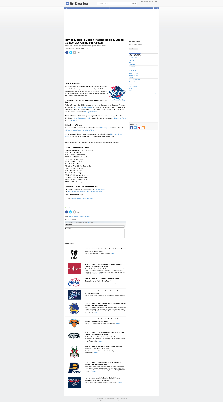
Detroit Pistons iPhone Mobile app (82, 198)
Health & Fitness (133, 73)
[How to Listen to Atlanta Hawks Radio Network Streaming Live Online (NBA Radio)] (74, 382)
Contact (107, 398)
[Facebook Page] (153, 8)
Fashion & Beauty (134, 69)
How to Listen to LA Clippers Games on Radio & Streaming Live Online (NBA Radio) (103, 280)
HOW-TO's (76, 8)
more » (114, 253)
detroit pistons (83, 216)
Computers (132, 64)
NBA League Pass (106, 128)
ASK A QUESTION (103, 8)
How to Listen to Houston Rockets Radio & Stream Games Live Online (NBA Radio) (103, 265)
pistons (88, 216)
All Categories (155, 93)
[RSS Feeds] (143, 127)
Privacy (117, 398)
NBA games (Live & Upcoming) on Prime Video (79, 130)
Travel (130, 90)
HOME (69, 8)
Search (133, 4)
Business (131, 60)
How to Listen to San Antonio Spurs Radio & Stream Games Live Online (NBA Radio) (104, 333)
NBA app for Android (90, 112)
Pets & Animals (133, 86)
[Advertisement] (111, 23)
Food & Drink (132, 71)
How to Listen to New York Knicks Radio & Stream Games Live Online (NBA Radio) (103, 320)
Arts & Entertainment (134, 58)
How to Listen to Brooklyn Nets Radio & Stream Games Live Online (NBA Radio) (105, 250)
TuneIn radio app (99, 189)
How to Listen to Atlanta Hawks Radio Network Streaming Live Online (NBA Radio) (102, 379)
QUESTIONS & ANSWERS (89, 8)
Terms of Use (124, 398)
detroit (77, 216)
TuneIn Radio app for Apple (82, 118)
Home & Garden (133, 75)
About (101, 398)
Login (156, 1)
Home (97, 398)
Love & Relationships (134, 79)
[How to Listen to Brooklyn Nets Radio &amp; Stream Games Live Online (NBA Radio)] (74, 254)
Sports (67, 37)
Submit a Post (149, 1)
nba (75, 216)
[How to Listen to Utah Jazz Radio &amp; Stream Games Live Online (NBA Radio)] (74, 295)
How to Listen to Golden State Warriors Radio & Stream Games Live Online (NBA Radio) (105, 304)
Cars (130, 62)
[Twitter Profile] (157, 8)
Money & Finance (133, 82)
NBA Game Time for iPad (94, 191)
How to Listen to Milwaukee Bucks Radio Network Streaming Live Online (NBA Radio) (103, 347)
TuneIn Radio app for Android (83, 107)
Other (130, 84)
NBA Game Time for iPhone (76, 191)
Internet (131, 77)
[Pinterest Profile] (139, 127)
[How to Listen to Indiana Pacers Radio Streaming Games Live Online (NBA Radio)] (74, 367)
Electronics (132, 66)
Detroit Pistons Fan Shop (117, 100)
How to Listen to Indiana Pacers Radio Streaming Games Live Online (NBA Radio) (103, 363)
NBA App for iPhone (120, 118)
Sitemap (112, 398)
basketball (71, 216)
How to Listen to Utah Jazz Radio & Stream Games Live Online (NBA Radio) (105, 292)
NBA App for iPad (71, 120)
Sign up (143, 1)
